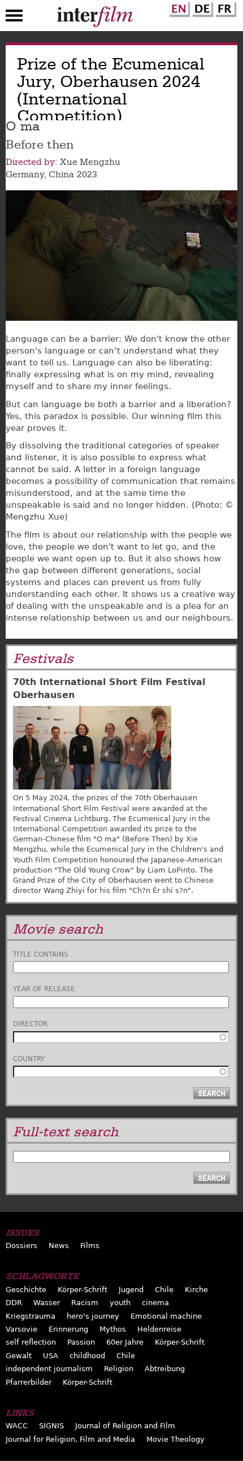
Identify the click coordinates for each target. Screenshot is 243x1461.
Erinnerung (68, 1329)
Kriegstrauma (30, 1316)
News (59, 1245)
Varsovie (21, 1329)
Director (30, 1024)
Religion (118, 1368)
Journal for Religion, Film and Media (70, 1439)
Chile (164, 1289)
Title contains (40, 954)
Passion (81, 1342)
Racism (84, 1302)
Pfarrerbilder (28, 1382)
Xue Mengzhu (90, 162)
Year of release (44, 989)
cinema (155, 1302)
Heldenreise (159, 1329)
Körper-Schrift (82, 1289)
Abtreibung (165, 1368)
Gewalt (19, 1355)
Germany (25, 174)
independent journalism (49, 1368)
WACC (17, 1425)
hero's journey (93, 1316)
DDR (14, 1302)
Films (89, 1245)
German (201, 7)
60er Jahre (125, 1342)
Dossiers (21, 1245)
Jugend (131, 1289)
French (224, 7)
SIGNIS (51, 1425)
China (61, 174)
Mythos (112, 1329)
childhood (87, 1355)
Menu (14, 18)
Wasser (46, 1302)
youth (120, 1302)
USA (50, 1355)
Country (29, 1059)
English (178, 7)
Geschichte (26, 1289)
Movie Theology (175, 1439)
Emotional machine (166, 1316)
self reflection (31, 1342)
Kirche (196, 1289)
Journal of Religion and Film (125, 1425)
